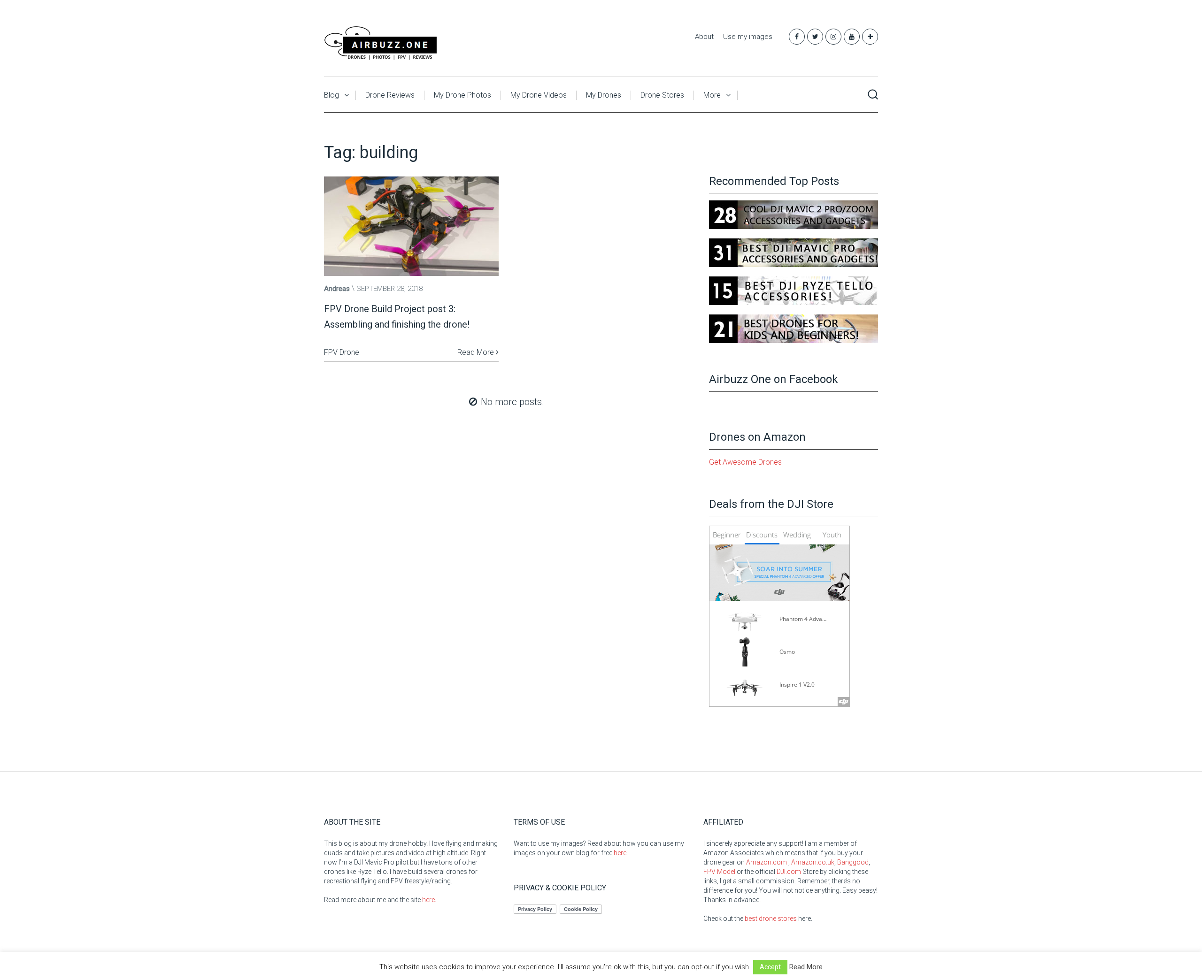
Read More (476, 352)
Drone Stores (662, 95)
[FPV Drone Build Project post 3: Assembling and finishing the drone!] (411, 226)
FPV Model (719, 871)
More (712, 95)
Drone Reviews (390, 95)
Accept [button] (770, 967)
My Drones (603, 95)
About (704, 36)
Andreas (337, 288)
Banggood (853, 862)
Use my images (747, 36)
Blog (331, 95)
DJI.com (789, 871)
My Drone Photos (462, 95)
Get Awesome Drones (745, 462)
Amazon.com (766, 862)
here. (429, 899)
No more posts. (512, 401)
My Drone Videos (538, 95)
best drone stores (771, 918)
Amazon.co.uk (812, 862)
